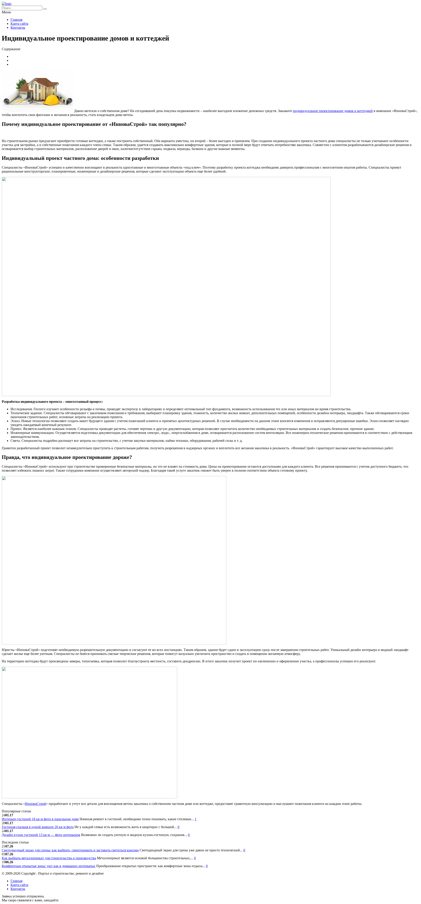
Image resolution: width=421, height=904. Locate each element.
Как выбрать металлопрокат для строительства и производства (49, 858)
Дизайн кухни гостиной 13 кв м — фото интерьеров (41, 835)
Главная (16, 19)
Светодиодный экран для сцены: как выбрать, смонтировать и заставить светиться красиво (70, 850)
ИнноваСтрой (35, 804)
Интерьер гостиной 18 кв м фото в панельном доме (40, 819)
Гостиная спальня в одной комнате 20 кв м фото (38, 827)
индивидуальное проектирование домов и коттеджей (333, 111)
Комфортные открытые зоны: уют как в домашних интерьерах (48, 866)
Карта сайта (19, 23)
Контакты (18, 27)
